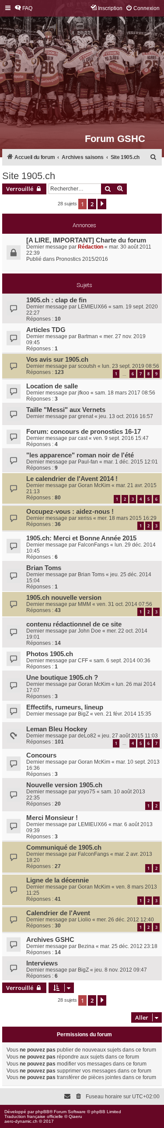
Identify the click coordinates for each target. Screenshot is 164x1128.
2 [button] (92, 204)
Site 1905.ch (28, 175)
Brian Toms (43, 567)
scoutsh (87, 366)
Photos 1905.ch (49, 654)
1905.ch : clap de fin (56, 300)
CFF (83, 660)
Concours (41, 755)
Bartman (88, 336)
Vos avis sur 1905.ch (57, 359)
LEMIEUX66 (92, 307)
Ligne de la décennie (57, 880)
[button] (102, 204)
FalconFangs (93, 545)
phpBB (42, 1111)
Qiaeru (75, 1116)
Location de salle (52, 386)
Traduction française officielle (33, 1116)
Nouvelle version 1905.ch (64, 785)
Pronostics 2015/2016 (82, 259)
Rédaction (90, 247)
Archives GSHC (50, 939)
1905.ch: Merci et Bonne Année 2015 (81, 538)
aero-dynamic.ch (21, 1121)
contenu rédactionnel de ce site (74, 624)
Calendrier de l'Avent (58, 913)
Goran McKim (94, 485)
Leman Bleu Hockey (56, 729)
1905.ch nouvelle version (63, 597)
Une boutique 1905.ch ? (62, 677)
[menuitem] (23, 8)
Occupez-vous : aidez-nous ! (70, 511)
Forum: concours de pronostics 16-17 (83, 431)
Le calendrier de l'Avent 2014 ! (72, 478)
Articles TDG (46, 329)
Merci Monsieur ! (52, 817)
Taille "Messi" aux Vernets (65, 409)
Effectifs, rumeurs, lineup (64, 707)
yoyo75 (86, 792)
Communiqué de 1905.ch (63, 847)
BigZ (83, 714)
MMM (84, 604)
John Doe (89, 631)
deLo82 (87, 736)
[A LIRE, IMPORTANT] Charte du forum (86, 240)
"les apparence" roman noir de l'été (80, 455)
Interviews (42, 963)
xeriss (85, 518)
